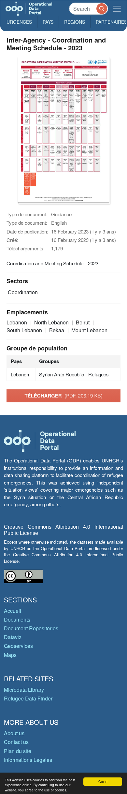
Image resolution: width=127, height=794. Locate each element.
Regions (74, 22)
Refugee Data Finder (28, 698)
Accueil (12, 610)
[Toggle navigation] (117, 8)
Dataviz (12, 637)
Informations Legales (28, 759)
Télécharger (63, 395)
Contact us (16, 742)
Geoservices (18, 645)
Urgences (19, 22)
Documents (17, 619)
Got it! (102, 781)
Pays (48, 22)
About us (14, 733)
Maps (10, 655)
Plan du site (17, 751)
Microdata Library (24, 689)
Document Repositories (31, 628)
